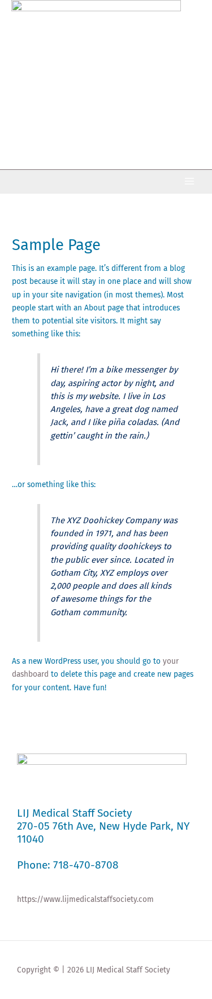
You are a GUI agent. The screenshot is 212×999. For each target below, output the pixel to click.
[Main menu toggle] (189, 181)
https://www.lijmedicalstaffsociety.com (85, 899)
